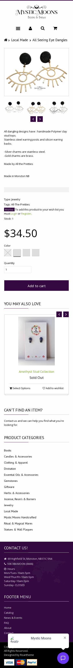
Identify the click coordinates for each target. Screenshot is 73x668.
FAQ (6, 623)
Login (14, 213)
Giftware (9, 487)
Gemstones (11, 481)
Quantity (9, 263)
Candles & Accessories (18, 456)
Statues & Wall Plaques (18, 529)
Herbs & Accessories (17, 493)
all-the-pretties (20, 204)
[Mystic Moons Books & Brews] (36, 12)
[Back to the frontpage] (6, 40)
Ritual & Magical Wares (18, 523)
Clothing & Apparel (16, 462)
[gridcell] (36, 153)
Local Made (19, 40)
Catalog (8, 612)
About (7, 628)
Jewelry (15, 199)
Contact (8, 633)
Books (7, 450)
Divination (10, 468)
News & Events (13, 618)
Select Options (21, 388)
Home (7, 607)
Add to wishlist (54, 388)
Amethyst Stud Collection (36, 371)
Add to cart (37, 286)
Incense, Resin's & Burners (20, 499)
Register (26, 213)
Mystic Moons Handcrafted (20, 517)
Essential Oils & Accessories (21, 475)
